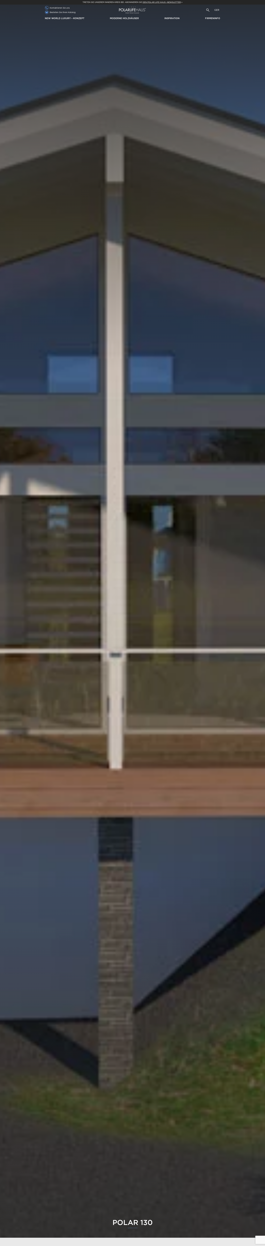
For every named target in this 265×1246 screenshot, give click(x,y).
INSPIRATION (172, 18)
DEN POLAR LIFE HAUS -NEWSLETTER (162, 2)
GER (216, 10)
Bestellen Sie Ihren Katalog (62, 12)
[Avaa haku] (208, 10)
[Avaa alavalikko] (85, 18)
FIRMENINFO (212, 18)
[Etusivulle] (132, 10)
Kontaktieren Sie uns (60, 8)
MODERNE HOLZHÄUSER (124, 18)
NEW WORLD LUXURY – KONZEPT (64, 18)
